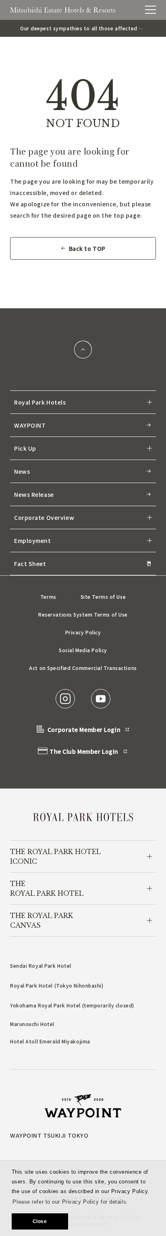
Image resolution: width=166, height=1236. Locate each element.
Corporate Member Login (84, 729)
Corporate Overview (44, 517)
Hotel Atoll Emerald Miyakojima (50, 1041)
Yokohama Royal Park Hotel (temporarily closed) (72, 1005)
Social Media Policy (83, 650)
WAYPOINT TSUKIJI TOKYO (49, 1135)
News (22, 471)
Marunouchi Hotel (32, 1023)
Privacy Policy (83, 632)
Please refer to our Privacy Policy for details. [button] (70, 1202)
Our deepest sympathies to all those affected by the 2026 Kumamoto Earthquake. (82, 28)
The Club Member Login (84, 751)
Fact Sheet (30, 564)
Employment (32, 540)
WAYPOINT (30, 425)
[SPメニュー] (150, 10)
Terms (48, 596)
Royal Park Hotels (40, 402)
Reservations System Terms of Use (83, 614)
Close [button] (40, 1221)
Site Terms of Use (103, 596)
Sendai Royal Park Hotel (40, 965)
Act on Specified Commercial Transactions (83, 667)
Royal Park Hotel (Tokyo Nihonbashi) (57, 985)
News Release (34, 494)
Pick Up (25, 448)
